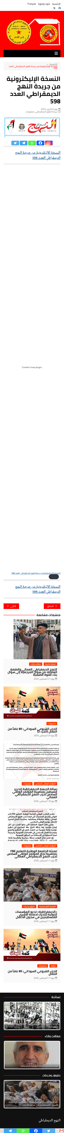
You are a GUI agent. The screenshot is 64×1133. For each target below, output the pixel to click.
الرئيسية (56, 4)
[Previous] (10, 1055)
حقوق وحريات (29, 906)
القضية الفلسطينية (47, 906)
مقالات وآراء (36, 664)
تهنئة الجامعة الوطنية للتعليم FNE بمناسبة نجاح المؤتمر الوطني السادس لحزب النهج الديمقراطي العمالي (32, 853)
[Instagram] (49, 143)
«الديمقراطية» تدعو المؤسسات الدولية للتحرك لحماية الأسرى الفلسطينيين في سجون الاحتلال (36, 914)
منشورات (30, 112)
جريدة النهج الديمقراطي (46, 112)
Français (31, 4)
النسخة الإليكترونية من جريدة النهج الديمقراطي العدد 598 (37, 155)
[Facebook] (40, 143)
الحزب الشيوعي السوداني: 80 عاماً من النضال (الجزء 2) (32, 730)
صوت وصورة (44, 4)
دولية (53, 966)
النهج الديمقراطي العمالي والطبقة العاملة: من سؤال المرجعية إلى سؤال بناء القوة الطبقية (32, 672)
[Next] (53, 1015)
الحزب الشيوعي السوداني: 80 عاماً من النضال (32, 972)
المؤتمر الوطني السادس (45, 783)
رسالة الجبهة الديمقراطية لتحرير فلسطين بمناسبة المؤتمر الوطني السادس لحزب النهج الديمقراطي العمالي (34, 793)
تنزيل (54, 576)
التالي (13, 606)
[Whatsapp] (32, 143)
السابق (50, 606)
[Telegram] (23, 143)
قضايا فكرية (50, 664)
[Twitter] (15, 143)
